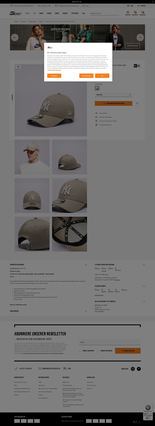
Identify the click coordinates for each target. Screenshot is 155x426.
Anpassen (54, 75)
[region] (78, 62)
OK (102, 75)
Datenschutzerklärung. (54, 70)
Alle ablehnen (86, 75)
